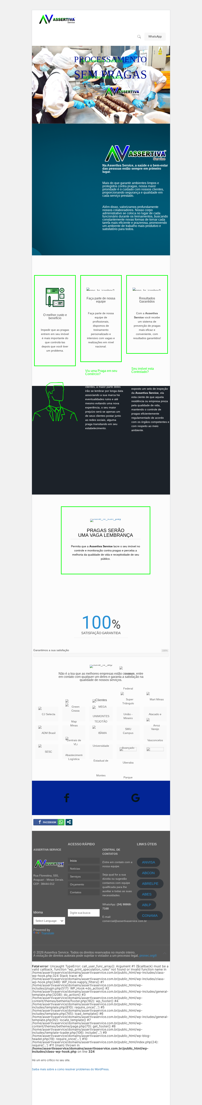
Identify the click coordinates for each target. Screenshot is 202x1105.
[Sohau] (128, 751)
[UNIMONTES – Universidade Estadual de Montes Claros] (100, 751)
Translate (47, 933)
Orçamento (77, 884)
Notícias (75, 868)
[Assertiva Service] (57, 19)
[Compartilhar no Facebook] (47, 822)
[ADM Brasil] (46, 732)
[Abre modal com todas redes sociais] (68, 822)
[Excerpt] (155, 751)
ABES (147, 894)
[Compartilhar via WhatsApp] (61, 822)
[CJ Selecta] (46, 714)
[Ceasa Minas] (73, 732)
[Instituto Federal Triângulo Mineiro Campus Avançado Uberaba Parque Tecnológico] (128, 732)
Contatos (75, 892)
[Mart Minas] (155, 714)
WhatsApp (155, 36)
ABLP (146, 905)
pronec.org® (148, 955)
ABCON (148, 873)
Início (73, 860)
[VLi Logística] (73, 751)
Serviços (75, 876)
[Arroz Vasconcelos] (155, 732)
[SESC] (46, 751)
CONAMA (150, 916)
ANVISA (148, 862)
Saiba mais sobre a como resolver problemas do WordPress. (70, 1069)
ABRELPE (150, 884)
